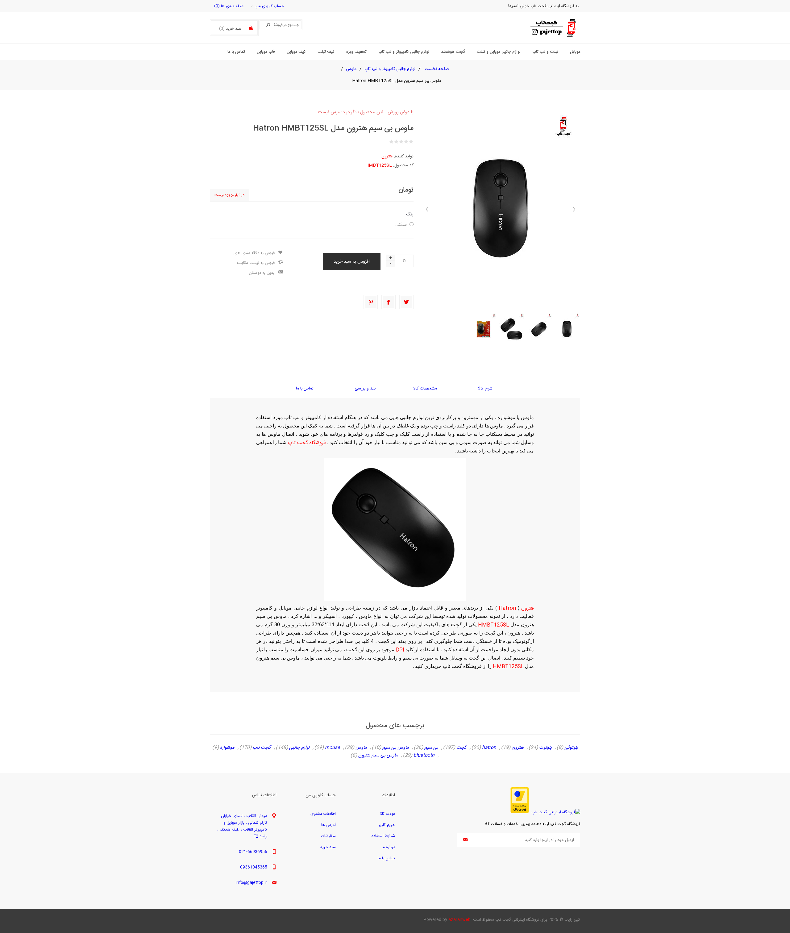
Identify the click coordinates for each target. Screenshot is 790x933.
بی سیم (431, 748)
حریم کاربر (387, 825)
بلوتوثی (571, 748)
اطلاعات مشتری (323, 813)
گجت (461, 748)
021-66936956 (253, 851)
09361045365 (253, 867)
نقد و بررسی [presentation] (365, 388)
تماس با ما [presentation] (305, 388)
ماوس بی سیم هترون (378, 755)
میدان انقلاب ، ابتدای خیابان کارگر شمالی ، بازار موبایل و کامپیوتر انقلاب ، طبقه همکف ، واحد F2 (242, 826)
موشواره (227, 748)
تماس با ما (386, 858)
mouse (332, 748)
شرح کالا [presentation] (485, 388)
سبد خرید (328, 847)
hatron (489, 748)
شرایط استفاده (383, 836)
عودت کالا (387, 813)
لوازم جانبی (299, 748)
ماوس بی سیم (395, 748)
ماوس (361, 748)
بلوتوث (545, 748)
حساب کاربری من (270, 6)
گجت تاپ (262, 748)
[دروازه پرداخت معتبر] (519, 812)
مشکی (401, 224)
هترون (387, 156)
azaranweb (459, 919)
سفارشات (328, 836)
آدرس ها (328, 825)
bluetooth (424, 755)
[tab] (485, 388)
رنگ (410, 214)
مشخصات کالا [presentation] (425, 388)
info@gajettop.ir (251, 882)
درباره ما (388, 847)
